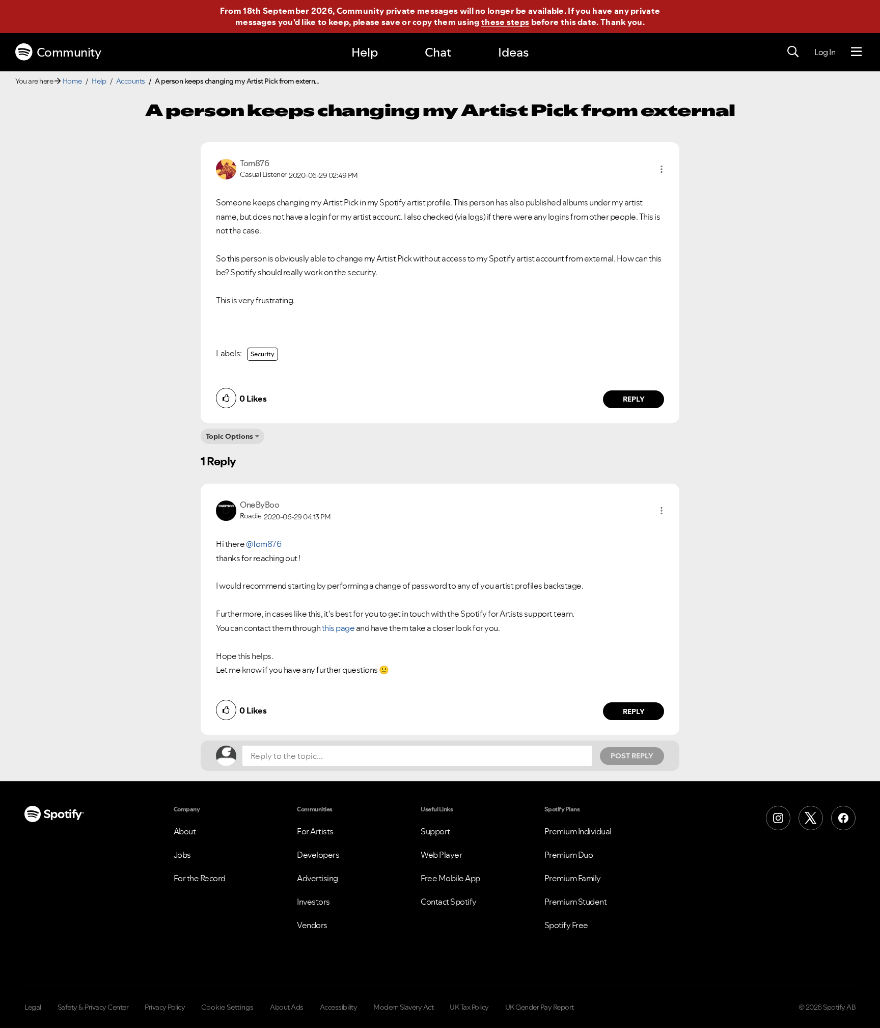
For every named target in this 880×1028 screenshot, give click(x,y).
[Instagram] (778, 818)
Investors (313, 901)
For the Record (200, 878)
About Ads (287, 1007)
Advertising (317, 878)
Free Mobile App (450, 878)
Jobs (182, 854)
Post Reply (632, 756)
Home (72, 81)
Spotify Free (566, 925)
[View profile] (226, 168)
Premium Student (575, 901)
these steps (505, 22)
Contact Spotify (449, 901)
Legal (32, 1007)
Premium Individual (578, 831)
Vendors (312, 925)
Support (435, 831)
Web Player (441, 854)
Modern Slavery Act (403, 1007)
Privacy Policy (165, 1007)
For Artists (315, 831)
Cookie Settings (227, 1007)
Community (69, 52)
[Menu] (856, 52)
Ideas (513, 52)
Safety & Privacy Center (93, 1007)
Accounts (130, 81)
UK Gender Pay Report (539, 1007)
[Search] (793, 52)
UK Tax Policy (469, 1007)
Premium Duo (568, 854)
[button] (661, 169)
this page (338, 628)
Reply (634, 399)
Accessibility (339, 1007)
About (185, 831)
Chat (438, 52)
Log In (824, 52)
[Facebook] (843, 818)
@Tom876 (264, 543)
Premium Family (572, 878)
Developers (318, 854)
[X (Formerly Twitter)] (811, 818)
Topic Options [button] (229, 436)
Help (364, 52)
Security (262, 354)
